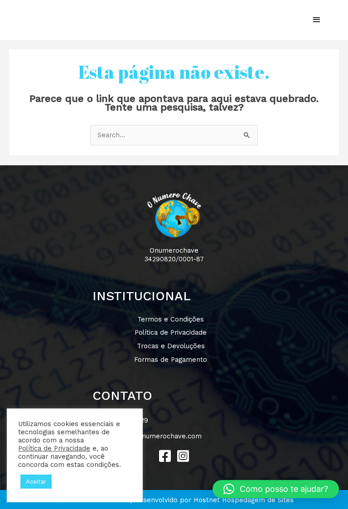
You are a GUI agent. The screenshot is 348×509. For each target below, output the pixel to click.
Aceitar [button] (36, 481)
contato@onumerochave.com (154, 436)
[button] (165, 456)
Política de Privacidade (54, 448)
